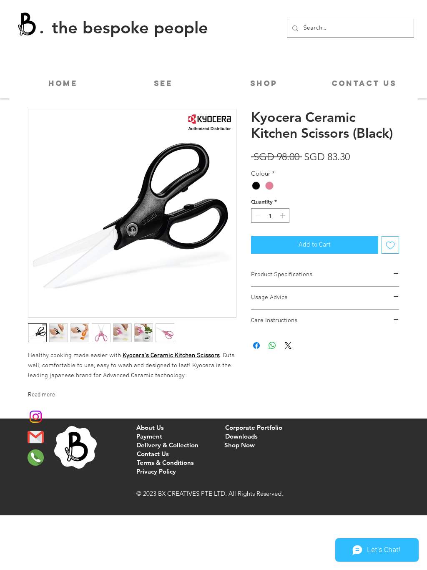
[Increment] (284, 216)
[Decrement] (257, 216)
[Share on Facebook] (256, 345)
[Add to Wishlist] (390, 245)
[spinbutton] (270, 216)
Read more (41, 394)
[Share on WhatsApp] (272, 345)
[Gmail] (36, 437)
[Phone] (36, 457)
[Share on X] (288, 345)
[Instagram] (36, 417)
